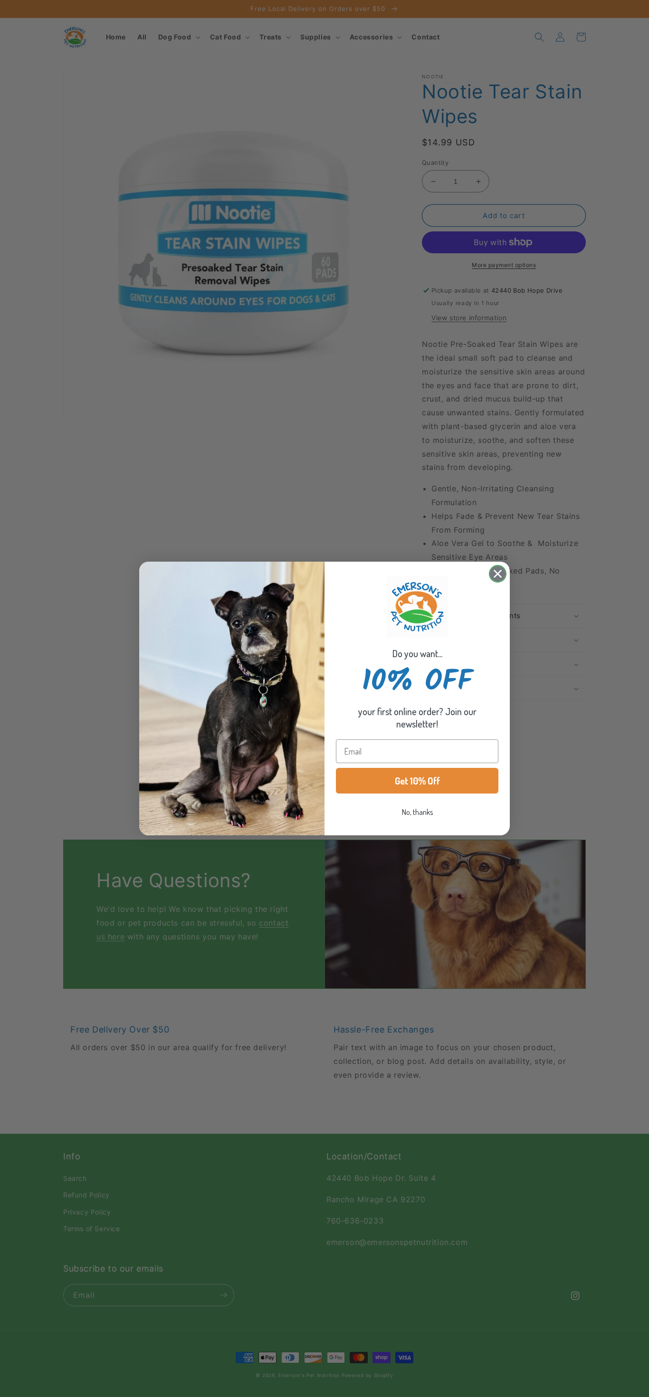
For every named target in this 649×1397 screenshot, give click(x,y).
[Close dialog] (497, 573)
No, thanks (417, 812)
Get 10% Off (417, 781)
